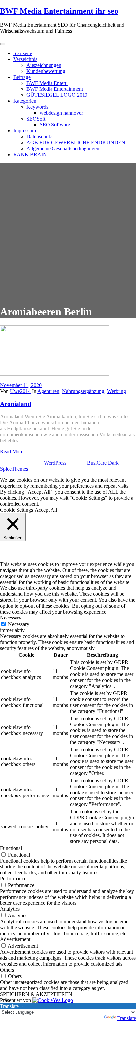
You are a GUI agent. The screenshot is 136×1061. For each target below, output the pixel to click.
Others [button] (7, 970)
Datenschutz (39, 136)
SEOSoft (35, 119)
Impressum (24, 130)
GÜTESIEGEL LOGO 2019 (56, 95)
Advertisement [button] (15, 939)
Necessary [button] (10, 617)
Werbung (116, 391)
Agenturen (48, 391)
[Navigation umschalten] (2, 44)
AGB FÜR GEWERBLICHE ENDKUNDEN (75, 142)
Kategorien (24, 101)
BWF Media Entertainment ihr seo (59, 11)
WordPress (55, 463)
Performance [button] (13, 878)
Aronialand (15, 403)
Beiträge (22, 77)
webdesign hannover (61, 113)
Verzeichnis (25, 59)
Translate (126, 1018)
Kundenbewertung (45, 71)
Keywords (37, 107)
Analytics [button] (10, 909)
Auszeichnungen (43, 65)
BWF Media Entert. (47, 83)
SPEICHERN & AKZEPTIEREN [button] (36, 994)
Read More (11, 451)
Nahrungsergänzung (83, 391)
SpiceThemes (14, 469)
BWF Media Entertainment (54, 89)
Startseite (22, 53)
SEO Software (55, 124)
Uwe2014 (20, 391)
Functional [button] (11, 848)
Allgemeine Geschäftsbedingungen (62, 148)
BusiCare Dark (103, 463)
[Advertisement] (68, 231)
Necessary (18, 624)
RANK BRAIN (30, 154)
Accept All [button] (46, 510)
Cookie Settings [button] (16, 510)
